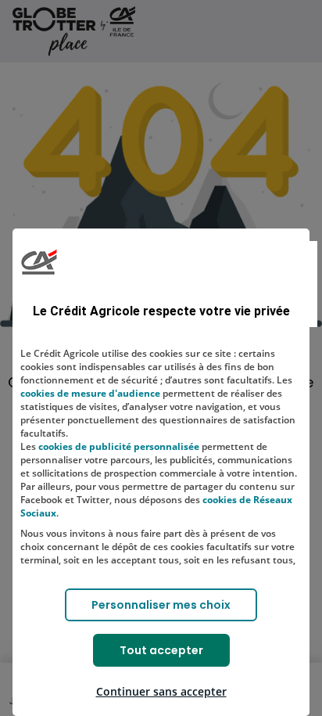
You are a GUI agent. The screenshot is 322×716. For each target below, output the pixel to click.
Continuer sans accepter (161, 691)
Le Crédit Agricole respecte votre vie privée (161, 311)
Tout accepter (161, 650)
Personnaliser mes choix (161, 605)
